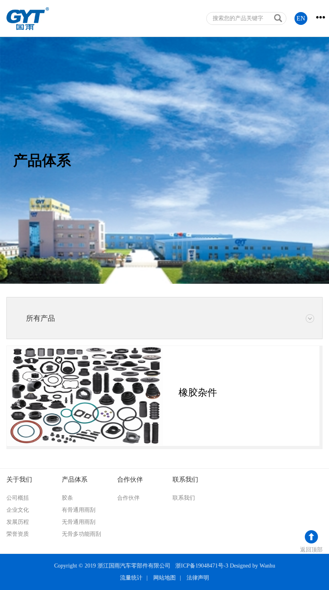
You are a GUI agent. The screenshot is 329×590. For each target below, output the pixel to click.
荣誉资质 (17, 534)
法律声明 (198, 578)
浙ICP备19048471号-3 (201, 566)
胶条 (67, 498)
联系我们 (184, 498)
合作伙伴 (128, 498)
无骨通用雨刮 (78, 522)
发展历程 (17, 522)
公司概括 (17, 498)
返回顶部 (311, 550)
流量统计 (131, 578)
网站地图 (164, 578)
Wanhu (267, 566)
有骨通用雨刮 (78, 510)
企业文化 (17, 510)
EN (301, 18)
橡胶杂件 (198, 392)
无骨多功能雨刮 (81, 534)
